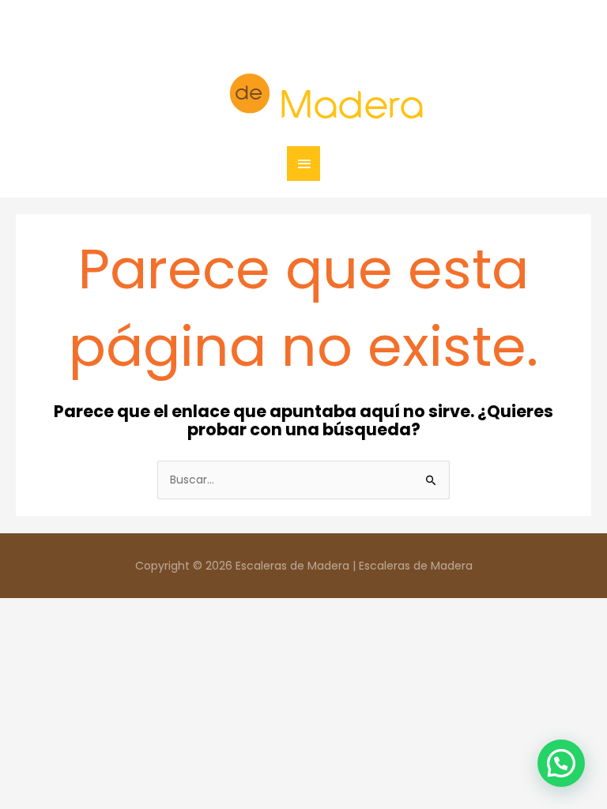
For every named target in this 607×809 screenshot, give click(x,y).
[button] (561, 763)
